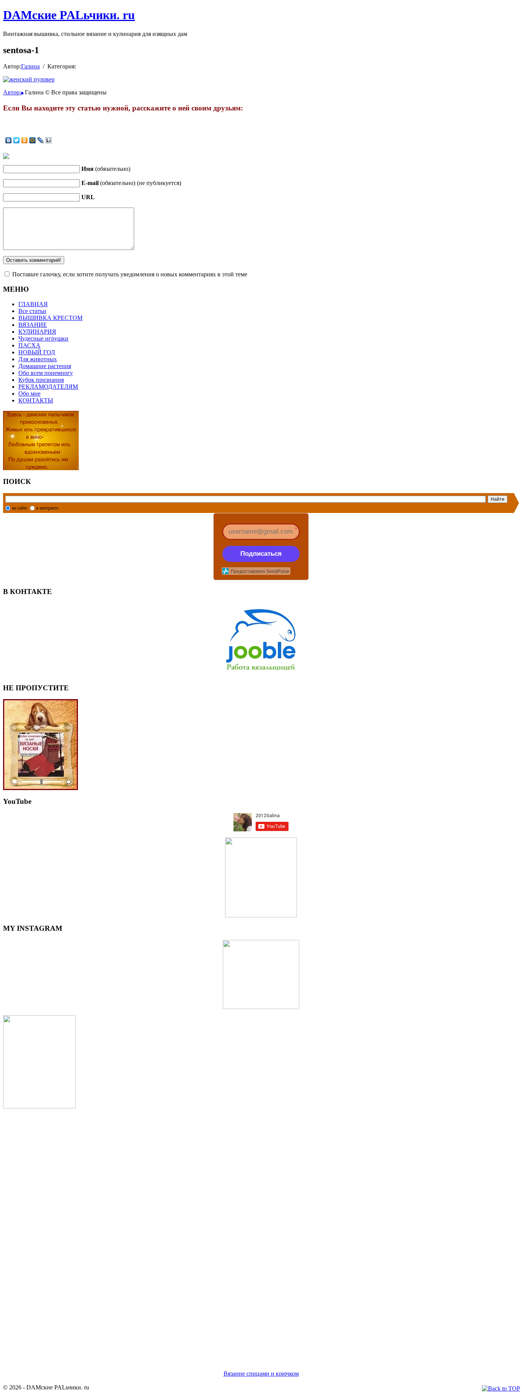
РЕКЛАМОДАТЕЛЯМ (48, 386)
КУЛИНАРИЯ (37, 331)
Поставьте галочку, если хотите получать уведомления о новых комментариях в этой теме (129, 274)
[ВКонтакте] (9, 140)
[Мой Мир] (33, 140)
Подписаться (261, 553)
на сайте (19, 508)
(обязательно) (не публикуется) (131, 183)
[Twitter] (17, 140)
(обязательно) (105, 169)
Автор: (12, 92)
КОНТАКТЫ (35, 400)
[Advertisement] (232, 1230)
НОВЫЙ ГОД (36, 352)
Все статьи (32, 311)
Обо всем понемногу (45, 373)
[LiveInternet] (49, 140)
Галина (30, 66)
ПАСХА (29, 345)
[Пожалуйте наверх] (501, 1388)
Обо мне (29, 393)
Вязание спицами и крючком (261, 1373)
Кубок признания (41, 379)
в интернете (47, 508)
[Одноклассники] (25, 140)
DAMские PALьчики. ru (69, 15)
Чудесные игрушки (43, 338)
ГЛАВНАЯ (33, 304)
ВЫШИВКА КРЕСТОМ (50, 318)
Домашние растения (44, 366)
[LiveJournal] (41, 140)
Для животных (37, 359)
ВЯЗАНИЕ (32, 324)
